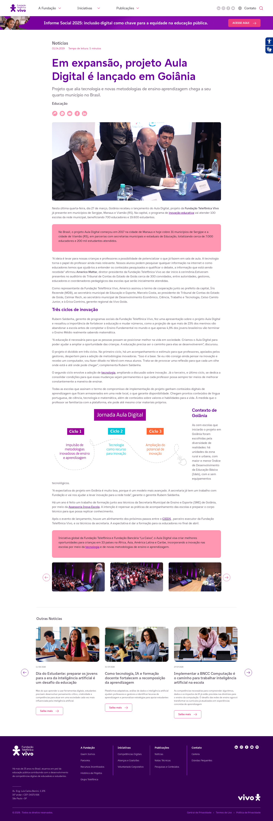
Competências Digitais (130, 754)
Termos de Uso (224, 812)
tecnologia (108, 373)
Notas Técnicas (163, 760)
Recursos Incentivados (92, 766)
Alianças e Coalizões (128, 760)
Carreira (196, 754)
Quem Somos (88, 754)
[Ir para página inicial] (18, 8)
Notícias (159, 754)
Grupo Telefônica (89, 779)
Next (226, 577)
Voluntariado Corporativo (131, 766)
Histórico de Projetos (91, 773)
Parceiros (85, 760)
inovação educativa (181, 213)
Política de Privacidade (248, 812)
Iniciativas (84, 8)
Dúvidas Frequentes (202, 760)
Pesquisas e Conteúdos (167, 766)
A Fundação (47, 8)
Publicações (125, 8)
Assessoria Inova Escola (84, 507)
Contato (250, 8)
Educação (60, 103)
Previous (46, 577)
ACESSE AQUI (241, 23)
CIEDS (166, 519)
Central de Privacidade (199, 812)
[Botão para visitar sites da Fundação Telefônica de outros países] (240, 8)
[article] (136, 399)
